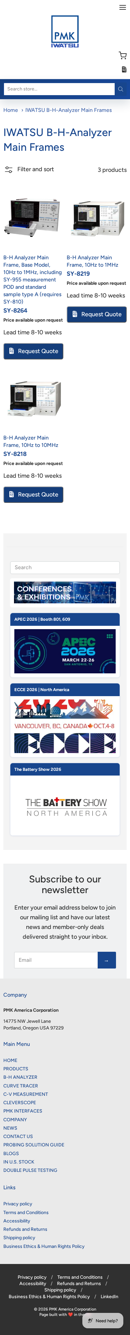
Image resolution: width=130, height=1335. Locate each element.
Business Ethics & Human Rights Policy (44, 1246)
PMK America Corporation (72, 1309)
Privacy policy (17, 1204)
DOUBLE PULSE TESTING (30, 1170)
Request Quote (37, 351)
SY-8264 (15, 310)
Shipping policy (19, 1238)
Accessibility (16, 1221)
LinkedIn (109, 1296)
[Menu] (123, 7)
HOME (10, 1060)
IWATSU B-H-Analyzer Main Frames (68, 110)
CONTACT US (18, 1136)
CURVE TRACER (20, 1086)
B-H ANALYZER (20, 1077)
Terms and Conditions (26, 1212)
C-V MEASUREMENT (25, 1094)
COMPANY (15, 1120)
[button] (28, 172)
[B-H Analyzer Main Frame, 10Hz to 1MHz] (97, 219)
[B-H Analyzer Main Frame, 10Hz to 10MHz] (33, 400)
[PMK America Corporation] (65, 31)
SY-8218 (15, 454)
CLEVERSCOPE (19, 1103)
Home (10, 110)
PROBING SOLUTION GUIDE (33, 1145)
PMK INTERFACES (22, 1111)
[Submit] (121, 89)
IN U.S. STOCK (18, 1162)
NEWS (10, 1128)
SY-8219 (78, 273)
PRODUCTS (15, 1069)
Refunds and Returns (25, 1229)
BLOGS (11, 1153)
